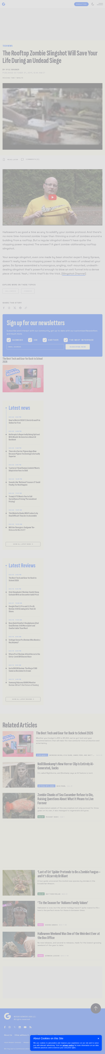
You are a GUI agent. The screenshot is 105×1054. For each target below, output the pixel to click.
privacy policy (68, 1045)
